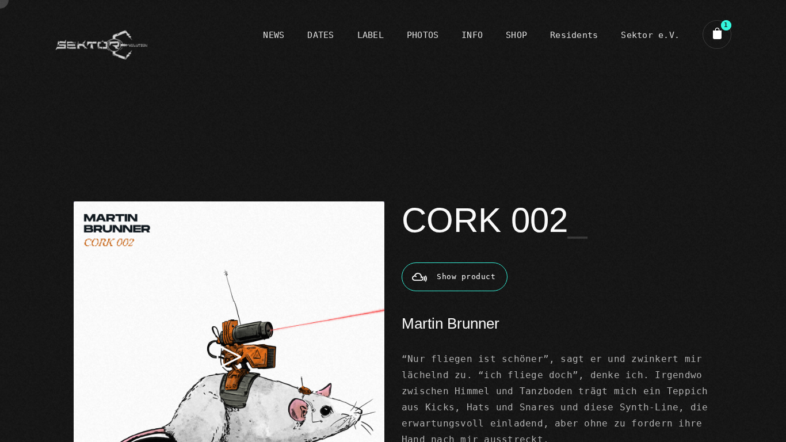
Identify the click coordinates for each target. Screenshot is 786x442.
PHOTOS (422, 35)
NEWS (273, 35)
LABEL (370, 35)
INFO (472, 35)
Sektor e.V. (650, 35)
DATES (320, 35)
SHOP (516, 35)
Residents (574, 35)
